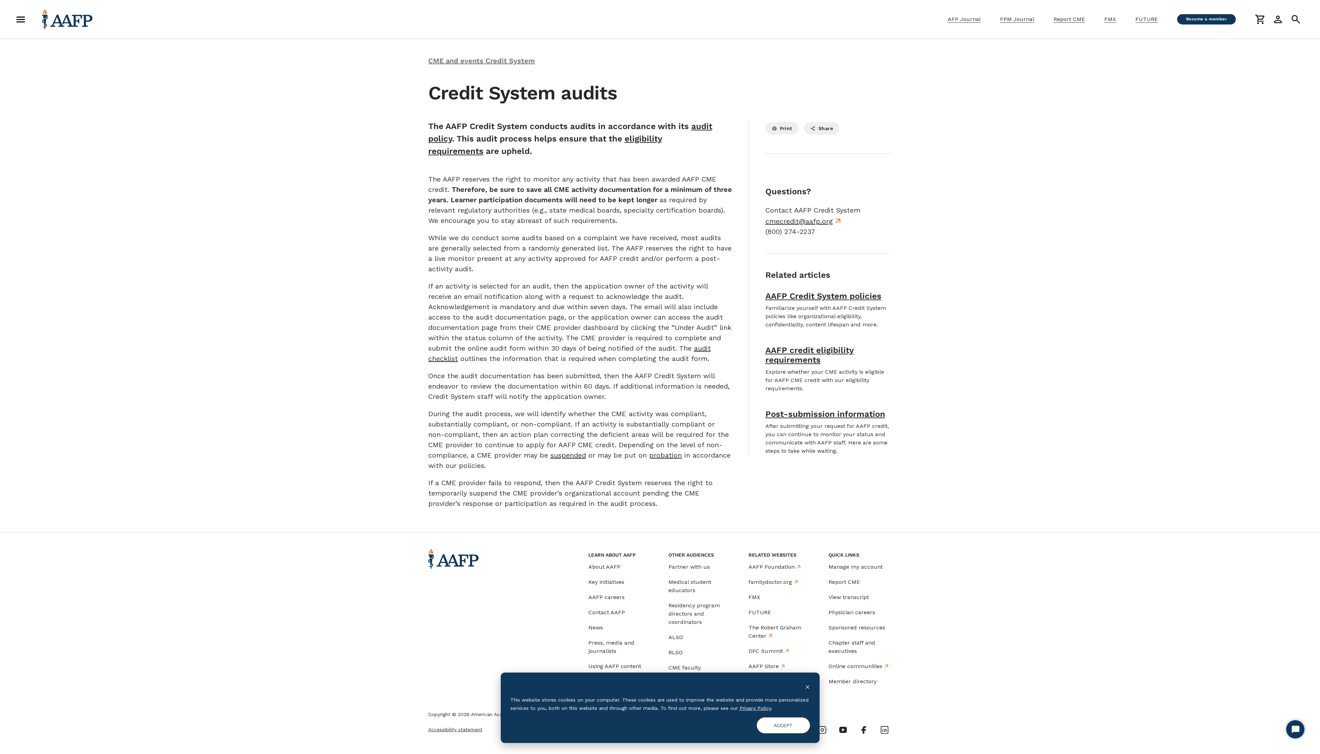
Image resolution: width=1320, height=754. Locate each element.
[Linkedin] (884, 729)
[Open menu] (20, 19)
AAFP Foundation (772, 567)
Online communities (855, 666)
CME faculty (684, 667)
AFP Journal (964, 19)
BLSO (675, 652)
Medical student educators (689, 586)
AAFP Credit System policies (823, 296)
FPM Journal (1017, 19)
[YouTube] (843, 729)
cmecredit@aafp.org (799, 221)
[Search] (1295, 19)
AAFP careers (606, 597)
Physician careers (852, 612)
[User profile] (1277, 19)
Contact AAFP (606, 612)
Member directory (853, 681)
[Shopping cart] (1260, 19)
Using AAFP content (614, 666)
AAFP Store (764, 666)
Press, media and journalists (611, 646)
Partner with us (689, 567)
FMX (1110, 19)
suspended (568, 455)
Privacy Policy (755, 708)
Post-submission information (825, 414)
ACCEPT (783, 725)
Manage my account (856, 567)
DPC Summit (766, 651)
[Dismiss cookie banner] (807, 686)
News (595, 627)
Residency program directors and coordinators (694, 613)
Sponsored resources (857, 627)
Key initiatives (606, 582)
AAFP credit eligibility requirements (809, 355)
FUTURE (1146, 19)
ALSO (675, 637)
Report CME (1069, 19)
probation (665, 455)
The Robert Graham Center (775, 631)
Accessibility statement (455, 729)
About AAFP (604, 567)
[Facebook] (863, 729)
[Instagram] (822, 729)
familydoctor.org (770, 582)
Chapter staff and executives (852, 646)
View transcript (849, 597)
